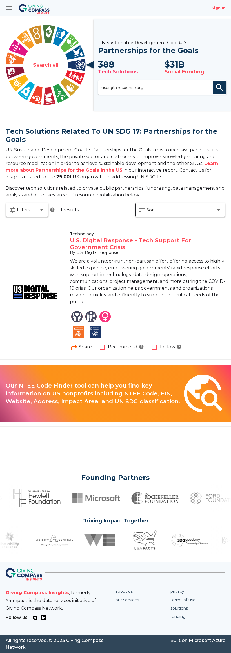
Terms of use (183, 599)
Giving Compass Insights (37, 592)
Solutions (179, 608)
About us (124, 591)
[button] (27, 210)
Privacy (177, 591)
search (219, 87)
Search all (46, 65)
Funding (178, 616)
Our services (127, 599)
